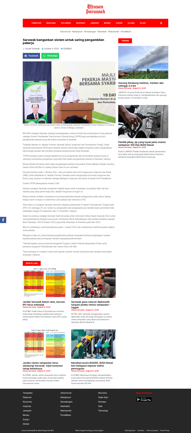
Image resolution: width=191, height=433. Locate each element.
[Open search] (161, 23)
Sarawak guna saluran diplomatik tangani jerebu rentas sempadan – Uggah (91, 304)
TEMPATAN (36, 23)
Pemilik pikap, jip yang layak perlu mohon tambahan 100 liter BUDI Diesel (142, 143)
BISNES (107, 23)
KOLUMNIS (66, 23)
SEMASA (67, 48)
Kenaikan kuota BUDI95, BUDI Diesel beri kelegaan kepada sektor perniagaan (92, 365)
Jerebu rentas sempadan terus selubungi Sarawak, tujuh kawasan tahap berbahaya (43, 365)
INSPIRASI (80, 23)
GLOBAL (131, 23)
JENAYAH (94, 23)
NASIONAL (51, 23)
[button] (31, 56)
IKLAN (143, 23)
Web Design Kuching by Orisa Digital (89, 430)
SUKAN (119, 23)
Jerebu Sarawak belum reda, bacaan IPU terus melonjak (44, 303)
